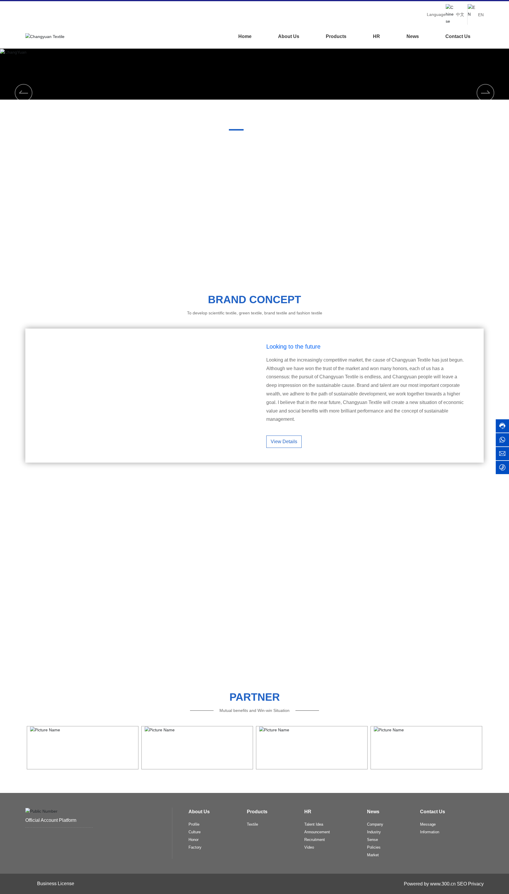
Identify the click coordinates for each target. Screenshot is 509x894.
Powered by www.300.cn (429, 883)
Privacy (476, 883)
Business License (55, 883)
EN (481, 14)
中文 (460, 14)
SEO (462, 883)
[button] (236, 130)
